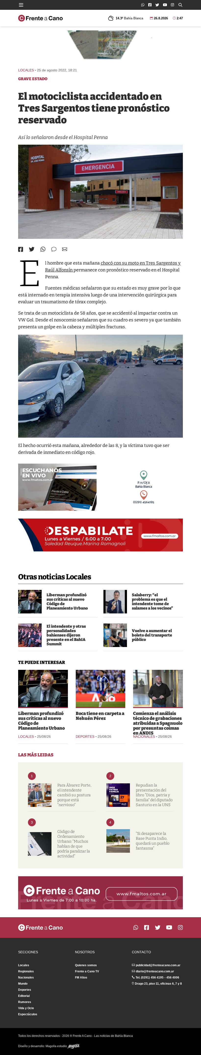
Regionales (26, 971)
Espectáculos (27, 1014)
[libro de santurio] (118, 795)
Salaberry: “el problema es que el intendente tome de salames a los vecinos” (152, 601)
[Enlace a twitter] (157, 4)
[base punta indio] (118, 841)
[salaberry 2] (115, 601)
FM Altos (81, 977)
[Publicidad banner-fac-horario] (100, 892)
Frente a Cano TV (87, 971)
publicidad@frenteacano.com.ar (158, 965)
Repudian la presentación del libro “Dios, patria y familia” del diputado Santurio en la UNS (154, 795)
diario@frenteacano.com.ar (155, 971)
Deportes (85, 736)
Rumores (24, 1002)
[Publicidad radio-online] (57, 487)
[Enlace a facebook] (149, 4)
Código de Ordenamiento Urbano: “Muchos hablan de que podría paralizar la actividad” (73, 843)
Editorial (24, 996)
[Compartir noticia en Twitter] (32, 249)
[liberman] (30, 601)
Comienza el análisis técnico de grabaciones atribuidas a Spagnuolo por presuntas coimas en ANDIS (157, 723)
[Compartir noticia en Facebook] (20, 249)
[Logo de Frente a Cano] (40, 18)
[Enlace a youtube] (165, 4)
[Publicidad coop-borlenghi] (100, 46)
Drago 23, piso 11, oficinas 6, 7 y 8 (158, 983)
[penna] (100, 192)
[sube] (115, 635)
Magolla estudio (57, 1046)
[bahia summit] (30, 635)
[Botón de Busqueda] (180, 4)
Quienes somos (86, 965)
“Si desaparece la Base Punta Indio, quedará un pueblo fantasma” (152, 841)
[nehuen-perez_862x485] (101, 688)
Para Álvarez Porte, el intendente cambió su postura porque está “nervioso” (74, 795)
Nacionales (144, 736)
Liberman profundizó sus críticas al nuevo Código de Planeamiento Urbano (67, 601)
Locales (26, 70)
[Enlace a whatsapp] (142, 4)
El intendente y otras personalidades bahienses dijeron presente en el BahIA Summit (66, 635)
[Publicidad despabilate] (100, 535)
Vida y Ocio (26, 1008)
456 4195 (157, 977)
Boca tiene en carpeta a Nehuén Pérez (100, 716)
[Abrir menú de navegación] (21, 5)
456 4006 (172, 977)
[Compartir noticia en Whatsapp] (43, 249)
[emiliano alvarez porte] (39, 795)
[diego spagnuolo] (158, 688)
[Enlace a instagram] (172, 4)
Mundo (22, 983)
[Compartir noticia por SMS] (53, 249)
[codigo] (39, 844)
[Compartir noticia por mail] (64, 249)
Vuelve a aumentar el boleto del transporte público (152, 635)
